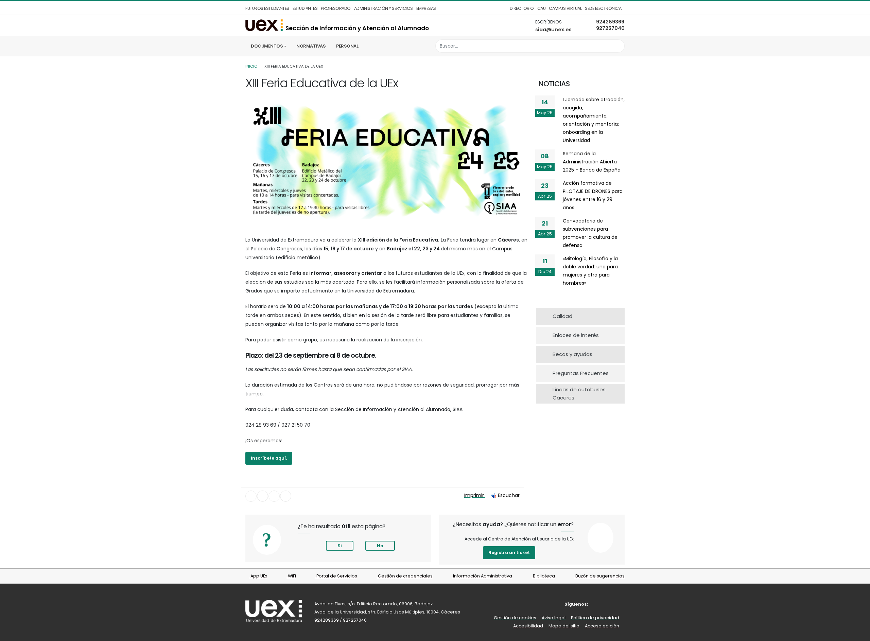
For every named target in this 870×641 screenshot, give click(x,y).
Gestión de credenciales (405, 576)
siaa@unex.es (553, 29)
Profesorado (336, 8)
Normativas (311, 46)
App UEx (258, 576)
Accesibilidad (528, 626)
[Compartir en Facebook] (251, 496)
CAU (541, 8)
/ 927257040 (353, 620)
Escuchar (509, 495)
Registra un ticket (509, 552)
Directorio (522, 8)
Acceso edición (602, 626)
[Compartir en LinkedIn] (274, 496)
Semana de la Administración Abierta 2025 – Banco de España (592, 161)
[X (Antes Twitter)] (599, 604)
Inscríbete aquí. (269, 458)
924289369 (610, 21)
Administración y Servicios (383, 8)
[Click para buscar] (618, 46)
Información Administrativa (482, 576)
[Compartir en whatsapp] (285, 496)
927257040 (610, 28)
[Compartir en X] (262, 496)
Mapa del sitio (564, 626)
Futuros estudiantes (267, 8)
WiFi (291, 576)
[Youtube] (620, 604)
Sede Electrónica (603, 8)
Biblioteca (543, 576)
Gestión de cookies (515, 618)
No (380, 546)
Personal (347, 46)
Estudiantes (305, 8)
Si (339, 546)
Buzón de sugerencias (599, 576)
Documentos (267, 46)
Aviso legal (554, 618)
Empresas (426, 8)
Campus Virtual (565, 8)
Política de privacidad (595, 618)
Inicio (251, 66)
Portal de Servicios (336, 576)
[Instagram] (610, 604)
